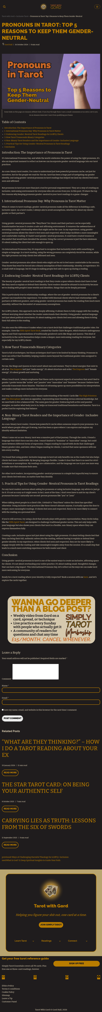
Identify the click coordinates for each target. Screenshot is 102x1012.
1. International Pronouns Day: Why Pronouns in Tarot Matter (32, 131)
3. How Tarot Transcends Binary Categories (24, 137)
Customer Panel (9, 1002)
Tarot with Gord (8, 16)
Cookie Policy (8, 992)
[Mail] (3, 978)
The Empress (78, 369)
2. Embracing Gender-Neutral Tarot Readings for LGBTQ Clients (33, 134)
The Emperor (16, 369)
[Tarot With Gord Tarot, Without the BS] (51, 6)
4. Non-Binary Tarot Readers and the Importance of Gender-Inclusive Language (41, 141)
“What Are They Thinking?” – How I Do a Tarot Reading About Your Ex (51, 748)
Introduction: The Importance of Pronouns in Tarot (27, 128)
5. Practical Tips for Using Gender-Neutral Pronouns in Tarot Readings (37, 144)
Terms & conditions (11, 989)
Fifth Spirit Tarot (17, 522)
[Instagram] (35, 978)
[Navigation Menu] (97, 7)
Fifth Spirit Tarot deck (30, 331)
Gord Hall (8, 45)
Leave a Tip (7, 998)
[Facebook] (98, 978)
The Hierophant (13, 399)
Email (5, 698)
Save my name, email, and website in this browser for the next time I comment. (40, 710)
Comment (7, 679)
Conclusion (9, 147)
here (86, 577)
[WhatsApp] (66, 978)
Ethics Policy (8, 986)
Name (5, 686)
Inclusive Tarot (22, 16)
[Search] (4, 6)
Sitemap (6, 995)
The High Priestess (88, 396)
